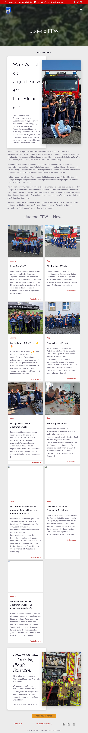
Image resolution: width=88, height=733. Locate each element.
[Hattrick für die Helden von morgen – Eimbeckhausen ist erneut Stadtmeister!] (25, 482)
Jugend (13, 261)
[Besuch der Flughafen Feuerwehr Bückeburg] (62, 482)
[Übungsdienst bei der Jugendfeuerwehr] (25, 399)
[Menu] (81, 10)
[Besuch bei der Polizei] (62, 318)
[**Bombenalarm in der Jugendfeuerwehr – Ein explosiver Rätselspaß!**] (25, 576)
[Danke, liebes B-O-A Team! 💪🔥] (25, 318)
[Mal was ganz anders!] (62, 399)
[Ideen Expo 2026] (25, 241)
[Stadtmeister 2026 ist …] (62, 241)
